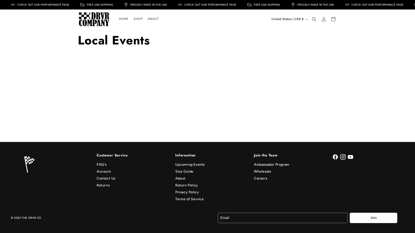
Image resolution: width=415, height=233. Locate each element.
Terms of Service (189, 199)
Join (373, 218)
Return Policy (186, 185)
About (180, 178)
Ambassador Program (271, 164)
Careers (260, 178)
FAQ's (102, 164)
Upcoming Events (190, 164)
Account (104, 171)
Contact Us (106, 178)
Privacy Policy (187, 192)
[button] (314, 19)
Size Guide (184, 171)
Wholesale (262, 171)
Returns (103, 185)
